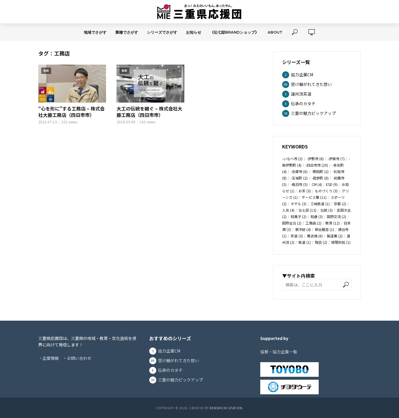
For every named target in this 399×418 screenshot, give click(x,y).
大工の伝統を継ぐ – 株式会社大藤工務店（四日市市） (149, 112)
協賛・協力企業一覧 (278, 352)
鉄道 (305, 242)
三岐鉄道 (320, 203)
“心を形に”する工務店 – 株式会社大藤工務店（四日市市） (71, 112)
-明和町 (320, 171)
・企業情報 (48, 358)
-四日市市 (317, 165)
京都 (340, 203)
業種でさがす (126, 32)
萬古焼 (315, 235)
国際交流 (336, 216)
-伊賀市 (336, 158)
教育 (332, 222)
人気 (288, 210)
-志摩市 (299, 171)
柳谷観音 (324, 229)
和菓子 (298, 216)
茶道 (297, 235)
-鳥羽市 (299, 184)
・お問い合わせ (77, 358)
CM (317, 184)
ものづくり (326, 190)
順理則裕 (341, 242)
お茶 (305, 190)
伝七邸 (307, 210)
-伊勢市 (315, 158)
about (275, 32)
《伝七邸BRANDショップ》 (234, 32)
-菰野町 (320, 177)
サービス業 (314, 197)
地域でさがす (95, 32)
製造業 (335, 235)
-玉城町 (299, 177)
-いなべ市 (292, 158)
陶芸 (321, 242)
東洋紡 (303, 229)
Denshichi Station (225, 408)
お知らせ (193, 32)
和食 (316, 216)
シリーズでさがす (162, 32)
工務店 (313, 222)
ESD (332, 184)
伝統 (326, 210)
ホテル (298, 203)
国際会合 (291, 222)
